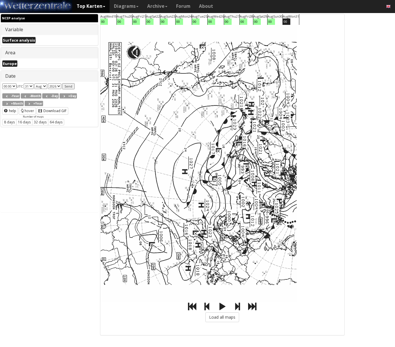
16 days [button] (24, 122)
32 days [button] (40, 122)
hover (29, 110)
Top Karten (89, 6)
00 (103, 21)
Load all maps (222, 317)
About (206, 6)
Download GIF (55, 110)
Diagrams (125, 6)
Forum (183, 6)
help (12, 110)
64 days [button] (56, 122)
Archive (156, 6)
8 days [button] (9, 122)
